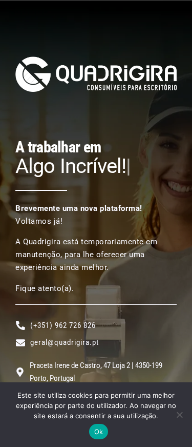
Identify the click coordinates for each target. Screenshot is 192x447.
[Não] (179, 415)
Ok (98, 431)
